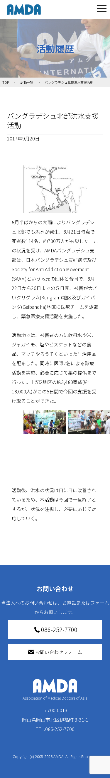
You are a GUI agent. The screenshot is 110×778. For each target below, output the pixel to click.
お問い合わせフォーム (58, 651)
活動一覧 (26, 82)
